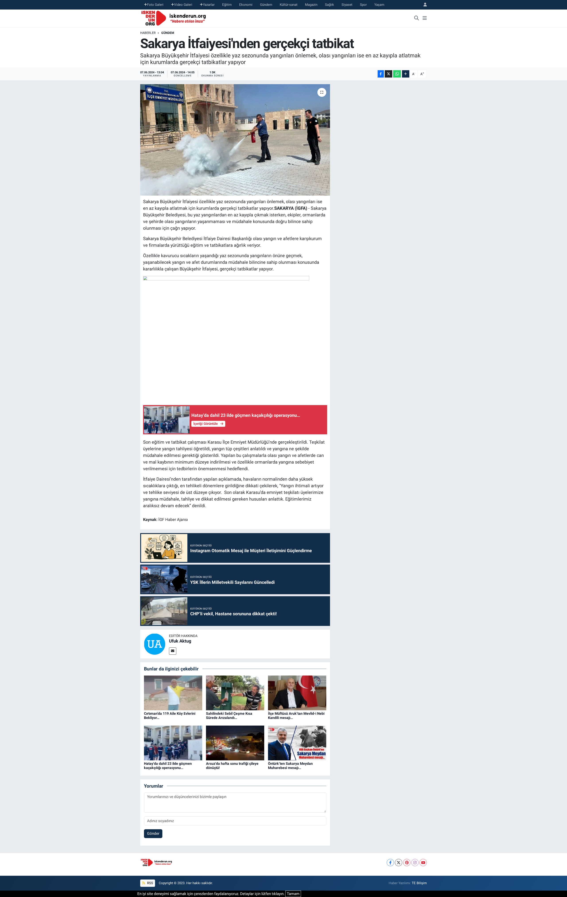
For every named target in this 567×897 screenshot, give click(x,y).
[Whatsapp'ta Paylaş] (397, 74)
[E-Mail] (172, 651)
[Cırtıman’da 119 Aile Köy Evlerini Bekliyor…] (173, 692)
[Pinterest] (406, 862)
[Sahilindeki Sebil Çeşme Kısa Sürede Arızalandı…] (235, 692)
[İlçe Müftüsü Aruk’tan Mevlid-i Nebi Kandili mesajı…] (297, 692)
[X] (398, 862)
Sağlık (329, 5)
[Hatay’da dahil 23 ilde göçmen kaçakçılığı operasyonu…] (173, 742)
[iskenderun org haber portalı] (174, 18)
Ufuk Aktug (180, 641)
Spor (363, 5)
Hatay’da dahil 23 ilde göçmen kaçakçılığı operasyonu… (168, 765)
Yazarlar (209, 5)
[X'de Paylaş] (388, 74)
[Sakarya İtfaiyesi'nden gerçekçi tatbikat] (235, 139)
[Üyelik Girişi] (423, 5)
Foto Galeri (155, 5)
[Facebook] (390, 862)
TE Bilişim (419, 883)
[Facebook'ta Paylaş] (381, 74)
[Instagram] (415, 862)
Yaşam (379, 5)
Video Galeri (183, 5)
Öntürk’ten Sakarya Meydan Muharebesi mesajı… (290, 765)
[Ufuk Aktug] (154, 643)
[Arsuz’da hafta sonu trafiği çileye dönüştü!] (235, 742)
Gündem (266, 5)
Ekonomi (245, 5)
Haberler (148, 33)
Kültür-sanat (288, 5)
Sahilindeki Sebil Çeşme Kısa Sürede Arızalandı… (229, 715)
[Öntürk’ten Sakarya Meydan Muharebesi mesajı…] (297, 742)
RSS (149, 883)
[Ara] (416, 18)
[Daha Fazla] (405, 74)
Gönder (153, 833)
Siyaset (347, 5)
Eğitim (227, 5)
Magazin (311, 5)
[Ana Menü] (425, 18)
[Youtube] (423, 862)
